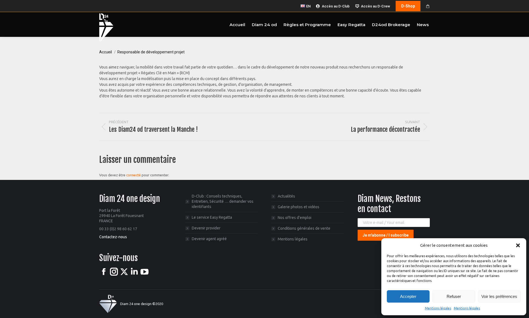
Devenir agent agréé (209, 239)
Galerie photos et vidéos (298, 207)
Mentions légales (438, 308)
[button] (518, 245)
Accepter (408, 296)
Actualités (286, 196)
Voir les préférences (499, 296)
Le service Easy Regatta (212, 217)
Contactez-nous (113, 237)
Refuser (454, 296)
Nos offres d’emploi (294, 217)
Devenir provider (206, 228)
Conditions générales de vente (304, 228)
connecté (133, 175)
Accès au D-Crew (375, 6)
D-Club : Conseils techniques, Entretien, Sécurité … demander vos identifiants (222, 201)
